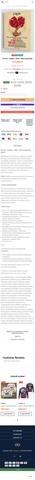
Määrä (3, 92)
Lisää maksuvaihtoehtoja (17, 107)
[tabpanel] (9, 400)
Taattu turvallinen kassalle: (11, 131)
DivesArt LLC (21, 403)
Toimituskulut (16, 69)
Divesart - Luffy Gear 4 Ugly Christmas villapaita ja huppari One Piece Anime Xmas (26, 406)
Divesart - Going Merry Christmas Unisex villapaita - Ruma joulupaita (9, 406)
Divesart (6, 2)
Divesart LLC (17, 451)
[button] (4, 89)
